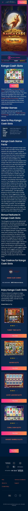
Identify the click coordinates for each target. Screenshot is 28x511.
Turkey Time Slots (14, 330)
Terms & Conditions (20, 479)
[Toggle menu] (2, 2)
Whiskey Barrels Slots (13, 439)
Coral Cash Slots (14, 427)
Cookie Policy (5, 486)
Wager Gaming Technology (9, 98)
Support (17, 483)
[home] (11, 3)
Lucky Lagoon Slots (14, 395)
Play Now (22, 2)
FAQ (3, 479)
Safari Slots (14, 362)
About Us (4, 483)
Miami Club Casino (14, 278)
